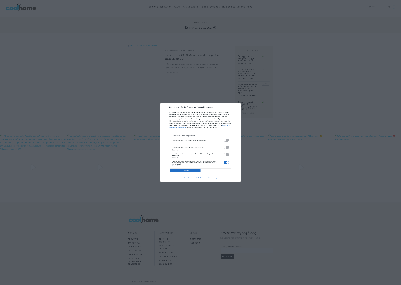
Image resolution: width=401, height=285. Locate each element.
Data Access (200, 178)
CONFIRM (185, 170)
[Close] (237, 107)
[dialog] (200, 142)
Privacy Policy (212, 178)
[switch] (226, 140)
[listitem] (200, 136)
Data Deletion (188, 178)
